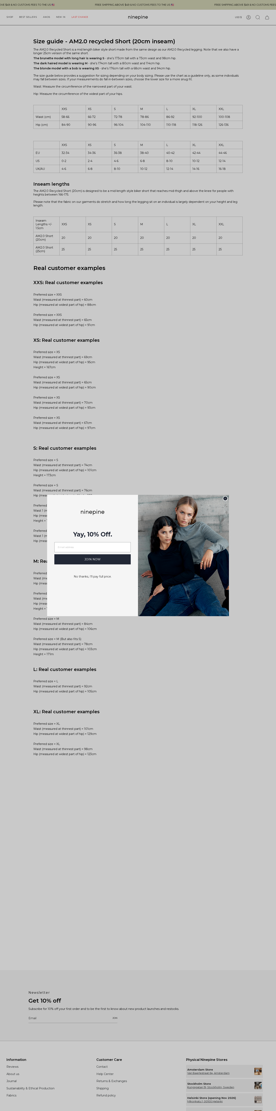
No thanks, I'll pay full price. (93, 576)
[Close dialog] (225, 498)
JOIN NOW (92, 559)
